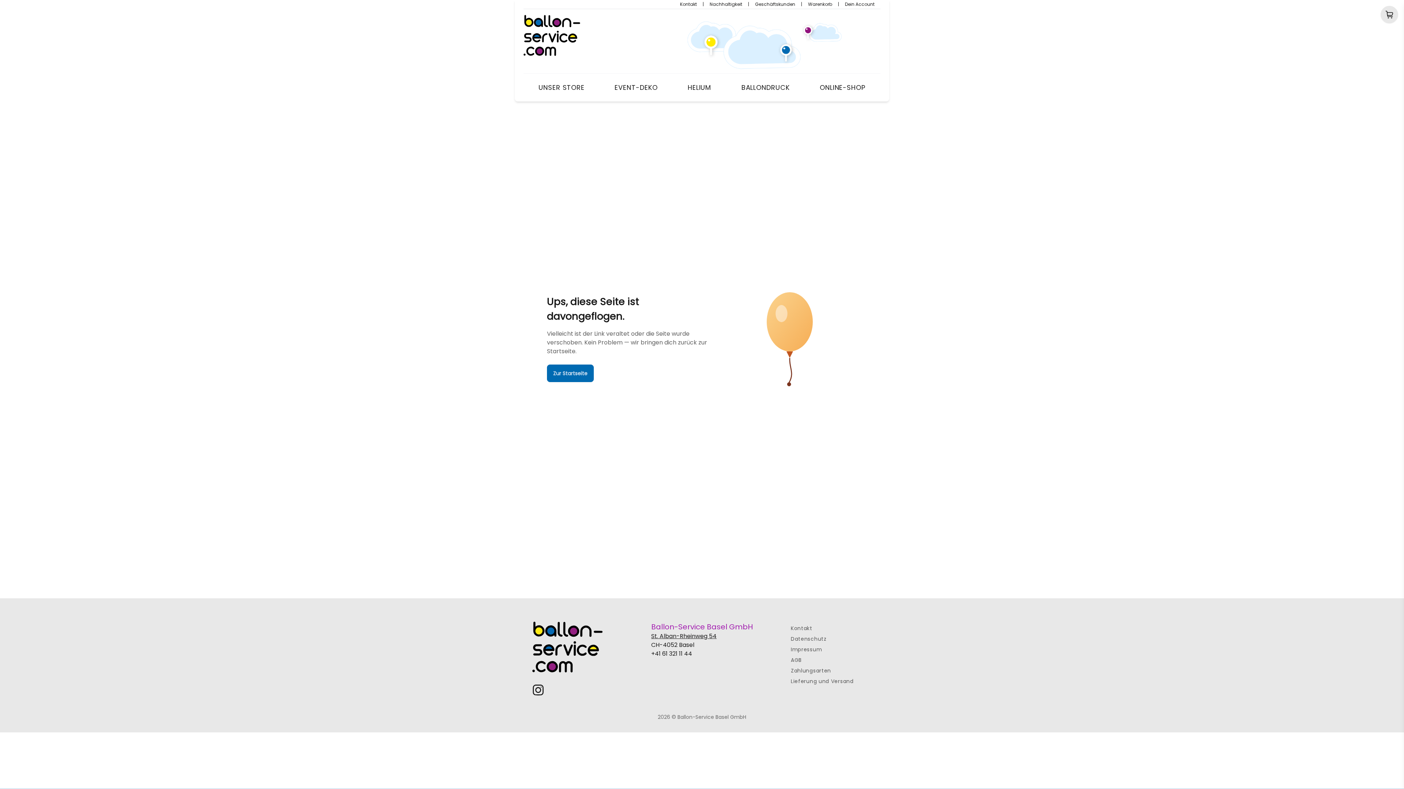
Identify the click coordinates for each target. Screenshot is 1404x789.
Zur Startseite (570, 373)
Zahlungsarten (811, 670)
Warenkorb (820, 4)
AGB (796, 660)
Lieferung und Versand (822, 681)
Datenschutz (809, 639)
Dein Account (860, 4)
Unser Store (562, 87)
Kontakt (688, 4)
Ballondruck (765, 87)
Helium (699, 87)
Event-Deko (636, 87)
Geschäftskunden (775, 4)
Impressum (806, 649)
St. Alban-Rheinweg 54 (684, 636)
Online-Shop (842, 87)
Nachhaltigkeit (726, 4)
